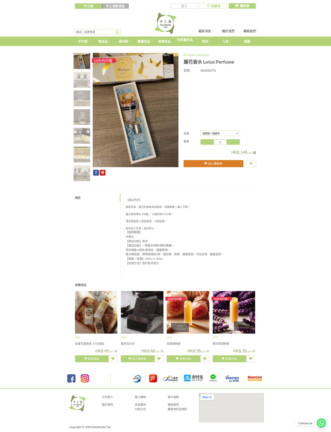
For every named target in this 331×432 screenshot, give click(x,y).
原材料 (123, 41)
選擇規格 (93, 358)
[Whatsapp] (321, 423)
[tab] (97, 198)
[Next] (172, 110)
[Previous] (99, 110)
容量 (186, 133)
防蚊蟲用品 (185, 40)
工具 (225, 41)
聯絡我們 (249, 31)
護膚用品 (144, 41)
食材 (205, 41)
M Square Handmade (196, 55)
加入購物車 (215, 163)
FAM (123, 337)
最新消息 (204, 31)
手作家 (83, 41)
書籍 (247, 41)
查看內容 (185, 358)
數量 (186, 141)
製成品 (103, 41)
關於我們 (228, 31)
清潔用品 (164, 41)
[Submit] (117, 31)
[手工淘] (165, 23)
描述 (78, 197)
